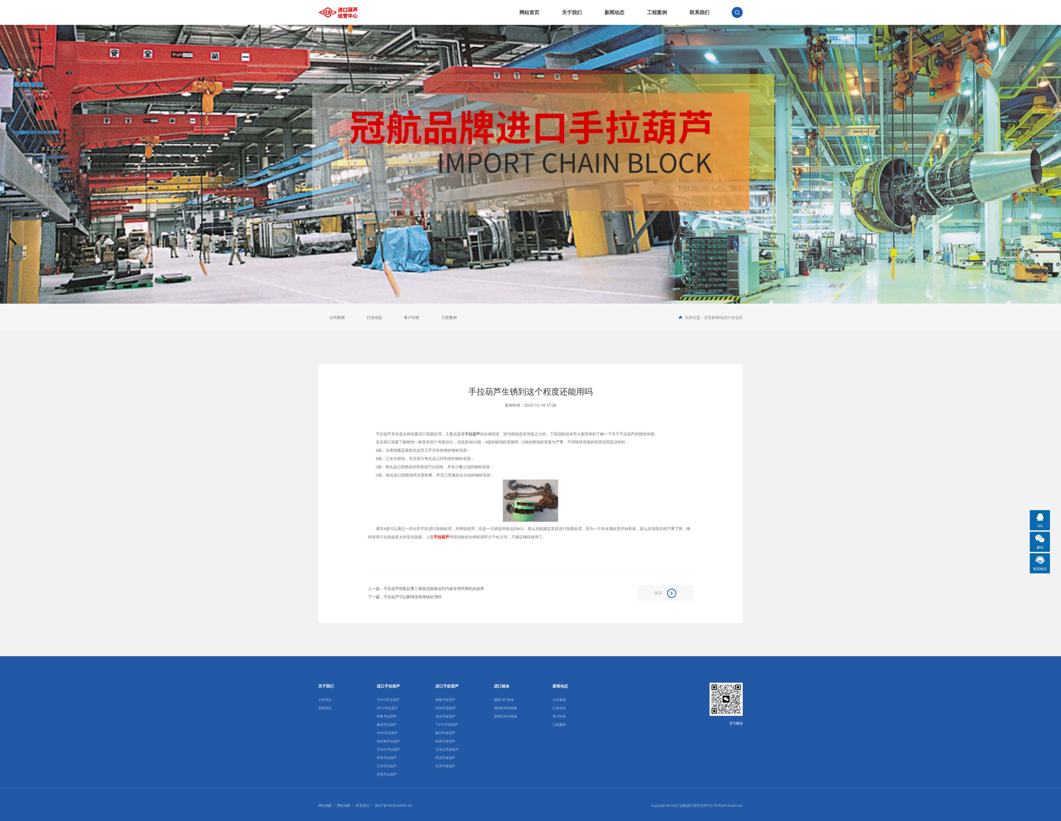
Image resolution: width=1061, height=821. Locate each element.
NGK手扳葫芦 (445, 708)
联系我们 (700, 12)
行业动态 (374, 317)
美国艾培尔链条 (505, 716)
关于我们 (572, 12)
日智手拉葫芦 (387, 766)
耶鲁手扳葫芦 (445, 700)
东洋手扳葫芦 (445, 766)
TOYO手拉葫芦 (388, 700)
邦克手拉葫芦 (387, 774)
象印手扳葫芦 (445, 733)
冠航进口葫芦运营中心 (696, 805)
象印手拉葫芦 (387, 724)
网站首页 (529, 12)
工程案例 (657, 12)
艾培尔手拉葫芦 (388, 749)
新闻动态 (614, 12)
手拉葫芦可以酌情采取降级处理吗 (413, 596)
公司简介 (325, 700)
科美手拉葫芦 (387, 758)
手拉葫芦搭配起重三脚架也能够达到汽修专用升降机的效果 (434, 588)
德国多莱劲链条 (505, 708)
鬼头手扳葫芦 (445, 716)
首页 (708, 317)
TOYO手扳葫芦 (446, 724)
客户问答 (411, 317)
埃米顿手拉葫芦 (388, 741)
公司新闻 (337, 317)
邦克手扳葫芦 (445, 758)
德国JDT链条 (504, 700)
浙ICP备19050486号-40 (393, 805)
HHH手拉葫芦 (387, 733)
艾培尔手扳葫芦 (447, 749)
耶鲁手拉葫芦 (387, 716)
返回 (658, 592)
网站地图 (325, 805)
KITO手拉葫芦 (387, 708)
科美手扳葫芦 (445, 741)
